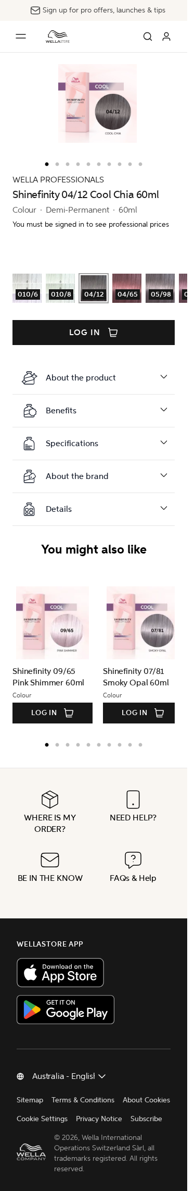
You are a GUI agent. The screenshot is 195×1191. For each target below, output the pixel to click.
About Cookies (146, 1100)
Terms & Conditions (82, 1100)
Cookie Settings (42, 1118)
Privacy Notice (99, 1118)
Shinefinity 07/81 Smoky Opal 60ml (132, 676)
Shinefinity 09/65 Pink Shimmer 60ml (48, 676)
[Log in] (166, 36)
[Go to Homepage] (58, 36)
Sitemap (30, 1100)
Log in (84, 332)
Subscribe (146, 1118)
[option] (44, 162)
